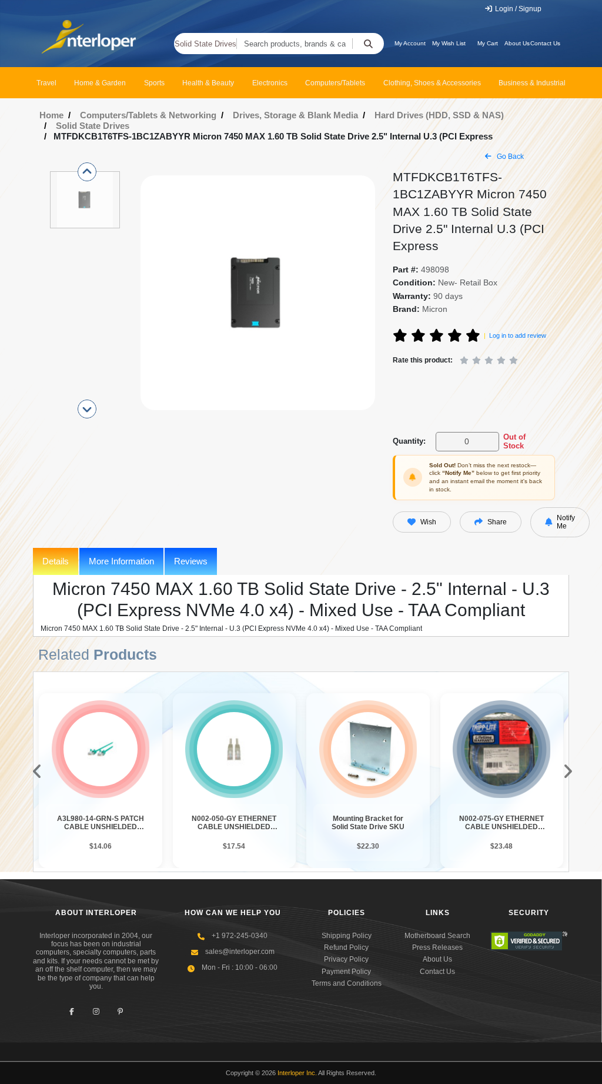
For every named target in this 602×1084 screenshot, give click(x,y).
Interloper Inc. (297, 1072)
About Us (517, 43)
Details (55, 561)
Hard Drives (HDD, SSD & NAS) (439, 115)
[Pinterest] (120, 1011)
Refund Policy (346, 947)
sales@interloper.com (240, 951)
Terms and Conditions (347, 983)
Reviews (191, 561)
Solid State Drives (205, 43)
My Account (410, 43)
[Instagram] (96, 1011)
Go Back (509, 156)
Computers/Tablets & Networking (148, 115)
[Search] (368, 43)
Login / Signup (517, 9)
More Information (121, 561)
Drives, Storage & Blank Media (295, 115)
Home (51, 115)
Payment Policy (346, 971)
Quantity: (409, 441)
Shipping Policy (347, 936)
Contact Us (545, 43)
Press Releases (437, 947)
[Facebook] (72, 1011)
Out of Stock (514, 442)
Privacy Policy (346, 959)
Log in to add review (517, 335)
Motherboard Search (437, 936)
